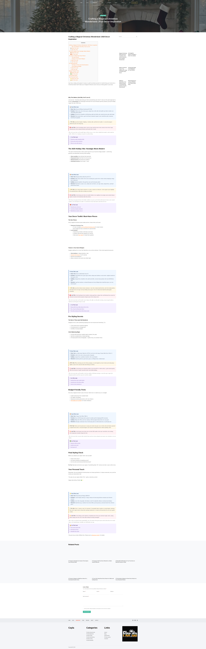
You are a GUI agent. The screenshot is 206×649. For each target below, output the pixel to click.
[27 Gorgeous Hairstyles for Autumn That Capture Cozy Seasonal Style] (79, 553)
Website (111, 591)
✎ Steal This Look (74, 60)
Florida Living (103, 15)
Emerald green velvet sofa (76, 207)
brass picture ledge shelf (75, 527)
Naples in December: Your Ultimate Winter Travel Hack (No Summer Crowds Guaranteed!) (122, 84)
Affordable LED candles (76, 400)
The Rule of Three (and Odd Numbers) (80, 64)
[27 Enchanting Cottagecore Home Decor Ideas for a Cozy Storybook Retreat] (127, 570)
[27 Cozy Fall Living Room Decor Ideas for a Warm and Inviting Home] (103, 570)
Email (98, 591)
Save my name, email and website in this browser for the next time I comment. (97, 608)
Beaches (109, 2)
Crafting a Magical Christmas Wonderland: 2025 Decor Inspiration (83, 45)
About (116, 2)
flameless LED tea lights (75, 443)
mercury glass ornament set (76, 384)
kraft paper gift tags (74, 529)
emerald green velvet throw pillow (77, 382)
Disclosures (106, 635)
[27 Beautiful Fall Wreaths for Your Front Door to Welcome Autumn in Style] (127, 553)
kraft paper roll (74, 447)
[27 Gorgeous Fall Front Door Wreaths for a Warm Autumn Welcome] (103, 553)
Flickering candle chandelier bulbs (77, 139)
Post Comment (87, 611)
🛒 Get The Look (74, 49)
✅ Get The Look (74, 73)
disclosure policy (96, 535)
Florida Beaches (90, 633)
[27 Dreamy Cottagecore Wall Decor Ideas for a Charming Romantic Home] (79, 570)
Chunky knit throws (75, 254)
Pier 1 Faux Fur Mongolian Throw (77, 309)
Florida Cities (89, 635)
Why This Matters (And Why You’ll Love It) (81, 46)
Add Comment (86, 596)
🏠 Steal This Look (74, 48)
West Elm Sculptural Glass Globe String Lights (80, 310)
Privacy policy (107, 637)
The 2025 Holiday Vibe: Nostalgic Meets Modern (79, 51)
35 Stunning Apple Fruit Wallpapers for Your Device (132, 69)
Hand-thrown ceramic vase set (77, 210)
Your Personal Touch (73, 77)
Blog (87, 2)
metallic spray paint (74, 445)
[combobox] (127, 36)
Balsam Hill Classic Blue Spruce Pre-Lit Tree (80, 307)
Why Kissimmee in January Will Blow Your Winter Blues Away (132, 82)
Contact (123, 2)
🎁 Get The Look (74, 54)
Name (84, 591)
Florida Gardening (90, 637)
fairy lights (80, 235)
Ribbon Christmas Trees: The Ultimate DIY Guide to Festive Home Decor (123, 70)
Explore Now (134, 2)
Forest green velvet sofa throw (76, 141)
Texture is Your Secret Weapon (78, 58)
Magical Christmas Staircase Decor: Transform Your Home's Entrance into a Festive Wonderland (123, 56)
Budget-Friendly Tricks (74, 70)
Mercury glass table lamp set (76, 143)
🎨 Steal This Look (74, 52)
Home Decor (95, 2)
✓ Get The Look (73, 69)
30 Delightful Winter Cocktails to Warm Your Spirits (132, 54)
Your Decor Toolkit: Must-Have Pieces (77, 55)
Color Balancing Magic (76, 66)
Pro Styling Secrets (73, 63)
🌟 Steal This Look (74, 78)
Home (81, 2)
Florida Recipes (89, 640)
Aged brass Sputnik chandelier (77, 208)
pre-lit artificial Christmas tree (88, 227)
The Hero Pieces (75, 57)
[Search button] (137, 36)
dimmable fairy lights (75, 531)
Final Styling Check (73, 75)
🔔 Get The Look (74, 80)
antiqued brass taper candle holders (77, 380)
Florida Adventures (90, 632)
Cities (102, 2)
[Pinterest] (137, 620)
